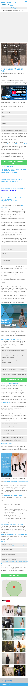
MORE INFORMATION (14, 380)
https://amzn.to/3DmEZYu (9, 181)
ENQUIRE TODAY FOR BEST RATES (14, 162)
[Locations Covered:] (1, 2)
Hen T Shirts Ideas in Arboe (8, 681)
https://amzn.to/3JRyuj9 (9, 201)
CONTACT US (14, 575)
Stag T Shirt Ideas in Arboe (7, 680)
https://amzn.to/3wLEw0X (9, 172)
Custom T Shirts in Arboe (7, 679)
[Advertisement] (14, 27)
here (22, 176)
